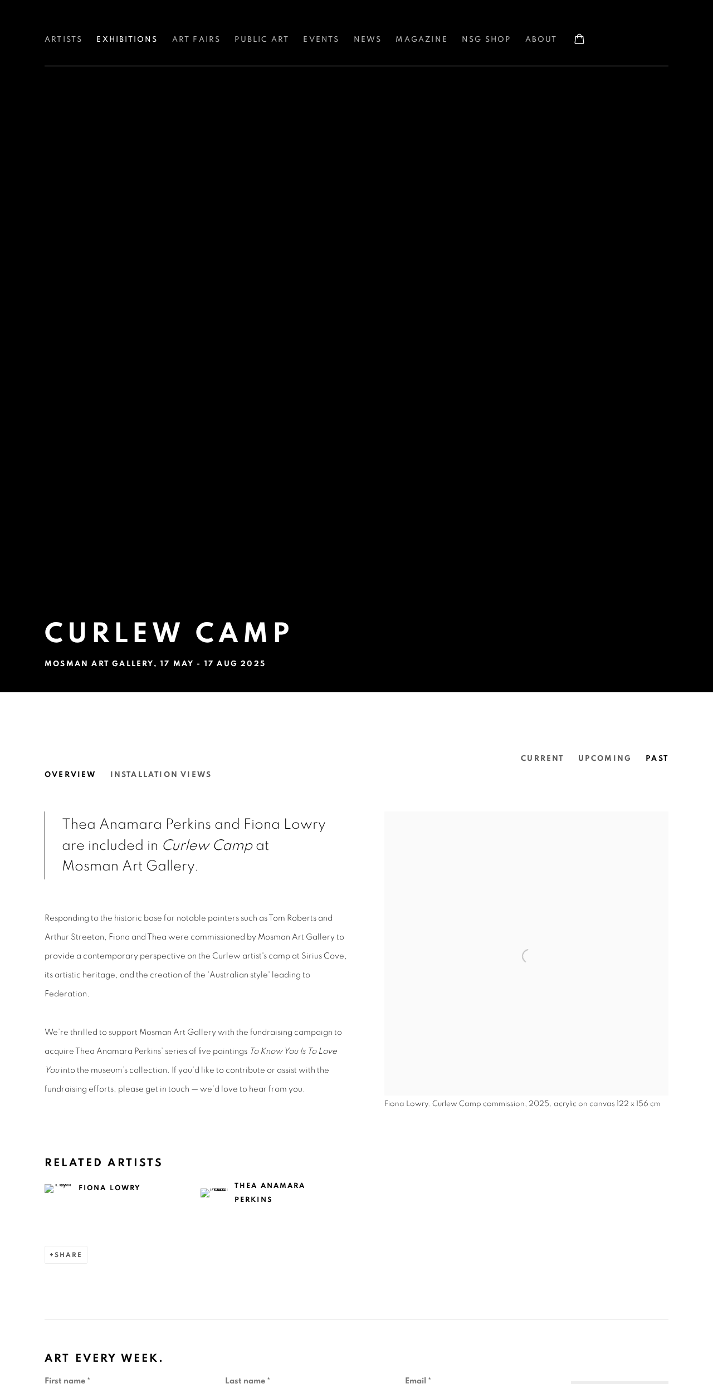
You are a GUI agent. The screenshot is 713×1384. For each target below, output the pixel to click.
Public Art (262, 39)
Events (321, 39)
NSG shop (486, 39)
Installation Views (161, 775)
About (541, 39)
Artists (63, 39)
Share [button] (68, 1254)
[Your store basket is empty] (579, 40)
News (368, 39)
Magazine (421, 39)
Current (542, 758)
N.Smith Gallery (89, 23)
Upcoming (605, 758)
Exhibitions (127, 39)
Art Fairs (196, 39)
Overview (70, 775)
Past (657, 758)
